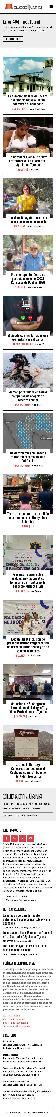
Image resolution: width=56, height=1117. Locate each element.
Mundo (25, 526)
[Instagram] (14, 838)
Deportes (22, 169)
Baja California (19, 109)
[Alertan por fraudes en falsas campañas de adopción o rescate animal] (28, 372)
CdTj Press (34, 170)
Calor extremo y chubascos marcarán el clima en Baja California (28, 457)
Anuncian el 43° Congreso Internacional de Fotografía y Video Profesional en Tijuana (28, 708)
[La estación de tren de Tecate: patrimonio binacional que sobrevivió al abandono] (28, 76)
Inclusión (20, 591)
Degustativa (19, 226)
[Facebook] (6, 838)
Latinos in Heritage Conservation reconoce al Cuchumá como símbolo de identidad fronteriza (28, 770)
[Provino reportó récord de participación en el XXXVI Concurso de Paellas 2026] (28, 255)
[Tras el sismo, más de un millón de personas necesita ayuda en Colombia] (28, 494)
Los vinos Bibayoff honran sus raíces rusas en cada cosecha (28, 220)
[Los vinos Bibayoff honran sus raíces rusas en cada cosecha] (28, 198)
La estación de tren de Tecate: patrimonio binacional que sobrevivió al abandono (28, 100)
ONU (33, 526)
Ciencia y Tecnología (23, 344)
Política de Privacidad (15, 1022)
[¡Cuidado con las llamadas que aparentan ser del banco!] (28, 316)
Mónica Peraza (34, 591)
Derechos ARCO (11, 1015)
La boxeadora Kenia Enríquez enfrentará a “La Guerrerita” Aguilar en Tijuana (28, 161)
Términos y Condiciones (16, 1026)
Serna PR (39, 344)
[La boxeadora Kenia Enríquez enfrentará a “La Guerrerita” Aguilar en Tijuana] (28, 137)
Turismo (19, 287)
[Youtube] (30, 838)
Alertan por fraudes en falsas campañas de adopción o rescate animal (28, 396)
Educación (21, 716)
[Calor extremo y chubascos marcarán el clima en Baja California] (28, 433)
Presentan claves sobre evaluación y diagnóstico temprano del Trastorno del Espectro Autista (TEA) (28, 580)
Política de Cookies (14, 1019)
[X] (22, 838)
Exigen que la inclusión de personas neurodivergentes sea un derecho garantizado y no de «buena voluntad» (28, 645)
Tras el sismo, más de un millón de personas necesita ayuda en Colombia (28, 518)
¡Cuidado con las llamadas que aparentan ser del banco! (28, 337)
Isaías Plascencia (37, 109)
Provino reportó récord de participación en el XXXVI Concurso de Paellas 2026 (28, 278)
